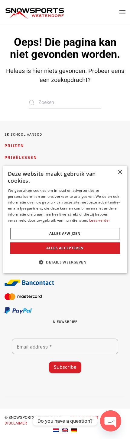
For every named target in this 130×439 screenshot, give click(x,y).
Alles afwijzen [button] (65, 233)
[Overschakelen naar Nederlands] (56, 430)
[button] (122, 12)
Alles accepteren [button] (64, 248)
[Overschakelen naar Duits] (74, 430)
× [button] (120, 172)
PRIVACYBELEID (84, 417)
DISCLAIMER (16, 423)
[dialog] (65, 219)
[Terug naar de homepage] (35, 14)
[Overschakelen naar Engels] (65, 430)
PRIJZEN (14, 146)
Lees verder (99, 220)
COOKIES (44, 423)
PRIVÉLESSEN (21, 157)
